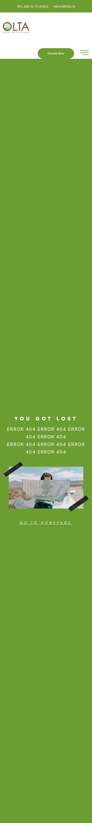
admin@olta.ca (64, 6)
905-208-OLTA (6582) (32, 6)
